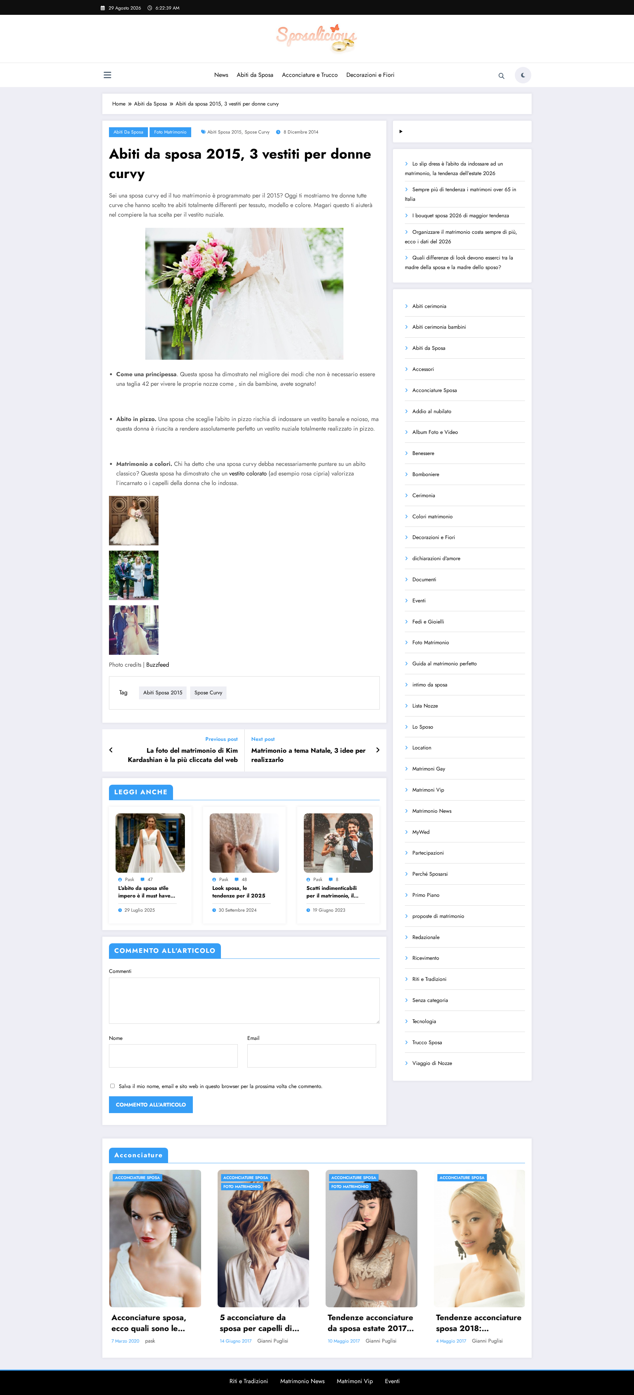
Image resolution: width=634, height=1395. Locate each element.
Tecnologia (424, 1021)
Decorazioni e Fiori (370, 75)
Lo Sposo (422, 727)
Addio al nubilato (431, 411)
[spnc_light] (523, 75)
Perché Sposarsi (430, 874)
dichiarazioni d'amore (436, 558)
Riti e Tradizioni (429, 979)
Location (421, 747)
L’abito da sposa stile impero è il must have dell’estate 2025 (144, 892)
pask (129, 879)
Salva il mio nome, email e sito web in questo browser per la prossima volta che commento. (221, 1086)
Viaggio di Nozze (432, 1063)
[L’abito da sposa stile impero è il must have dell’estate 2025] (150, 842)
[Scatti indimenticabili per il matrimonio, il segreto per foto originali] (338, 842)
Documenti (424, 579)
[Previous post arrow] (111, 750)
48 (244, 879)
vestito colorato (248, 473)
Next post (263, 739)
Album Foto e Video (435, 432)
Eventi (419, 600)
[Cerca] (501, 76)
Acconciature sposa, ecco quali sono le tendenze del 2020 (148, 1323)
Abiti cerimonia (429, 306)
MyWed (421, 832)
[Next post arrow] (378, 750)
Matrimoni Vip (428, 790)
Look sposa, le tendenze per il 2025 (238, 892)
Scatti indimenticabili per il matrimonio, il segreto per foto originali (331, 892)
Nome (116, 1038)
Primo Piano (426, 895)
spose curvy (257, 132)
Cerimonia (423, 495)
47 (150, 879)
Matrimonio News (431, 811)
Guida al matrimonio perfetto (444, 663)
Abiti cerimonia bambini (439, 327)
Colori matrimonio (432, 516)
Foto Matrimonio (170, 132)
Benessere (423, 453)
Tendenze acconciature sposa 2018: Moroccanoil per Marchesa (478, 1323)
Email (253, 1038)
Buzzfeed (157, 664)
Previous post (221, 739)
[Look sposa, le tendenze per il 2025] (244, 842)
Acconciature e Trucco (310, 75)
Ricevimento (425, 958)
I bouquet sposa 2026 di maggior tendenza (460, 215)
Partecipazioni (428, 853)
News (221, 75)
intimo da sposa (429, 684)
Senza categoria (430, 1000)
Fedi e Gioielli (428, 621)
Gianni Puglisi (272, 1341)
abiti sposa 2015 (224, 132)
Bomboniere (425, 474)
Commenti (120, 971)
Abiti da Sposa (255, 75)
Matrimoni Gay (428, 769)
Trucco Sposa (427, 1042)
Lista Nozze (425, 706)
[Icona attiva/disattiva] (107, 76)
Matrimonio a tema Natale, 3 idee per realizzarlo (308, 755)
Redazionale (426, 937)
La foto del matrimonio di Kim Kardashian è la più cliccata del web (183, 755)
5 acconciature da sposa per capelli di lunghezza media (255, 1323)
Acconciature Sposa (434, 390)
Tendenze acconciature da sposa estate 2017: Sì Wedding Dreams (370, 1323)
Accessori (423, 369)
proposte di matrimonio (438, 916)
